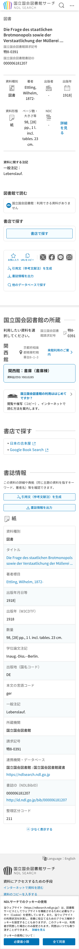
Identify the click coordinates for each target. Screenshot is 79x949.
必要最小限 (21, 941)
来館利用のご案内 (58, 352)
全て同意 (59, 941)
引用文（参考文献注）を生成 (32, 268)
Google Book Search (27, 449)
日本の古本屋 (21, 443)
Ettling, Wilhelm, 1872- (24, 581)
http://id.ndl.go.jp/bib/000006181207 (36, 799)
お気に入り (13, 259)
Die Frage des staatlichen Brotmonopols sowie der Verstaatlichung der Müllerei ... (39, 560)
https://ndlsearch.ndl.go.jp (28, 774)
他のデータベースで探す (29, 284)
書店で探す (39, 233)
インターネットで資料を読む (23, 887)
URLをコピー (27, 259)
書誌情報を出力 (23, 276)
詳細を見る (63, 127)
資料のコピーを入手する (20, 894)
